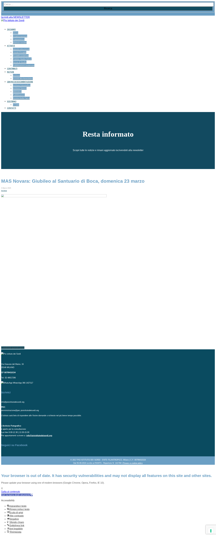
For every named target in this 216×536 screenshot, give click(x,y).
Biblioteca (17, 91)
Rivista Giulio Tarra (21, 98)
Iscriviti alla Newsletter (23, 78)
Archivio (16, 75)
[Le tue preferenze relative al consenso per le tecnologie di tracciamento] (211, 531)
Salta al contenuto (10, 491)
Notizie (10, 72)
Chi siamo (11, 29)
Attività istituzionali (21, 49)
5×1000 (16, 104)
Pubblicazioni (19, 94)
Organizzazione (20, 36)
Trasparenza (19, 39)
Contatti (11, 108)
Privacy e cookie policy (133, 463)
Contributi (12, 68)
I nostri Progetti (19, 52)
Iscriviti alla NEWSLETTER (15, 17)
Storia (15, 32)
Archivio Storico (20, 88)
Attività (11, 45)
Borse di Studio (19, 62)
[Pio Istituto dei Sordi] (12, 20)
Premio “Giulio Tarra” (22, 58)
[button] (17, 495)
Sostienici (11, 101)
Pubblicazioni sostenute (23, 65)
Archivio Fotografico (21, 85)
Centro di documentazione (20, 82)
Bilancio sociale (20, 42)
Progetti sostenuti (21, 55)
